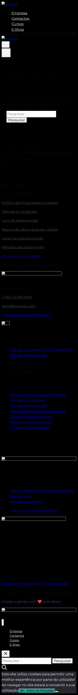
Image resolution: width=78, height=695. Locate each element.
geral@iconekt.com (19, 306)
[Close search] (6, 653)
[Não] (56, 691)
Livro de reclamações (20, 220)
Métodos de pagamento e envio (29, 265)
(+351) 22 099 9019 (17, 297)
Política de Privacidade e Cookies (30, 203)
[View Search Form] (6, 44)
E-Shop (18, 30)
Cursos (18, 24)
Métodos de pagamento (23, 247)
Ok (22, 690)
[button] (39, 144)
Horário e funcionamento (23, 144)
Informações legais (18, 194)
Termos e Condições (19, 212)
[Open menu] (6, 52)
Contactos (20, 18)
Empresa (19, 13)
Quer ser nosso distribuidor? (26, 315)
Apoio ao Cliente (16, 288)
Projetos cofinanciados (21, 256)
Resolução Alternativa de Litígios (30, 230)
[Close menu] (3, 622)
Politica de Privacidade (40, 690)
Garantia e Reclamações (22, 238)
